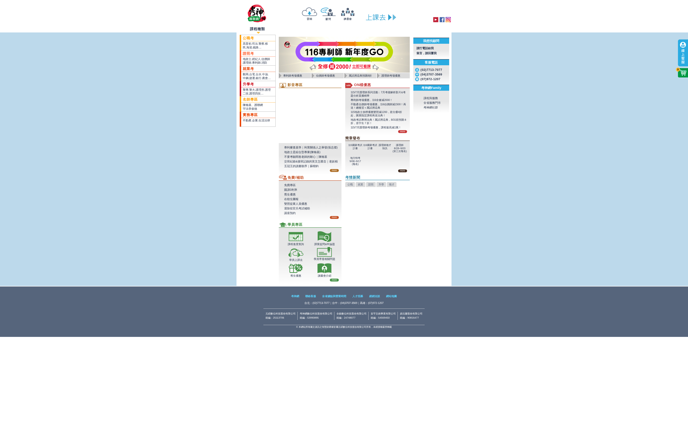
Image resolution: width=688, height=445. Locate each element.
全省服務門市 (432, 115)
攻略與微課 (313, 28)
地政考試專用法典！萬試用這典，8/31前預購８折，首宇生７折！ (379, 121)
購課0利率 (290, 189)
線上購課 (402, 28)
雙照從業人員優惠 (295, 203)
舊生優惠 (290, 194)
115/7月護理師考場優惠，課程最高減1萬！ (376, 127)
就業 (360, 208)
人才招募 (357, 296)
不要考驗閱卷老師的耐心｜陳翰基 (305, 156)
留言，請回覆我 (432, 53)
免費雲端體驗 (290, 28)
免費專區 (290, 185)
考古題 (386, 28)
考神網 (295, 296)
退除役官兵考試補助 (297, 208)
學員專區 (420, 28)
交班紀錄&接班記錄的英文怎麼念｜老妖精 (311, 161)
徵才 (391, 208)
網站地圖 (391, 296)
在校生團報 (291, 199)
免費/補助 (369, 28)
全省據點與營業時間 (334, 296)
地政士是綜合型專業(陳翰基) (302, 152)
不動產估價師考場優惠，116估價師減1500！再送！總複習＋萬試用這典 (378, 106)
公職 (350, 208)
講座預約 (290, 213)
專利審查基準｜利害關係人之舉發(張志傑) (311, 147)
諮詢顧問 (333, 28)
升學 (381, 208)
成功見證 (351, 28)
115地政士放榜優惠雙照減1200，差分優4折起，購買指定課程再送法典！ (376, 113)
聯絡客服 (310, 296)
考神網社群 (431, 120)
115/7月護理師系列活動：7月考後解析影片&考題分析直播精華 (378, 94)
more (334, 170)
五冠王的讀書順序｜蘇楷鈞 (301, 166)
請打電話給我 (430, 48)
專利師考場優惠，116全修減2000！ (372, 99)
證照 (371, 208)
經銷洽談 (374, 296)
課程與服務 (431, 111)
